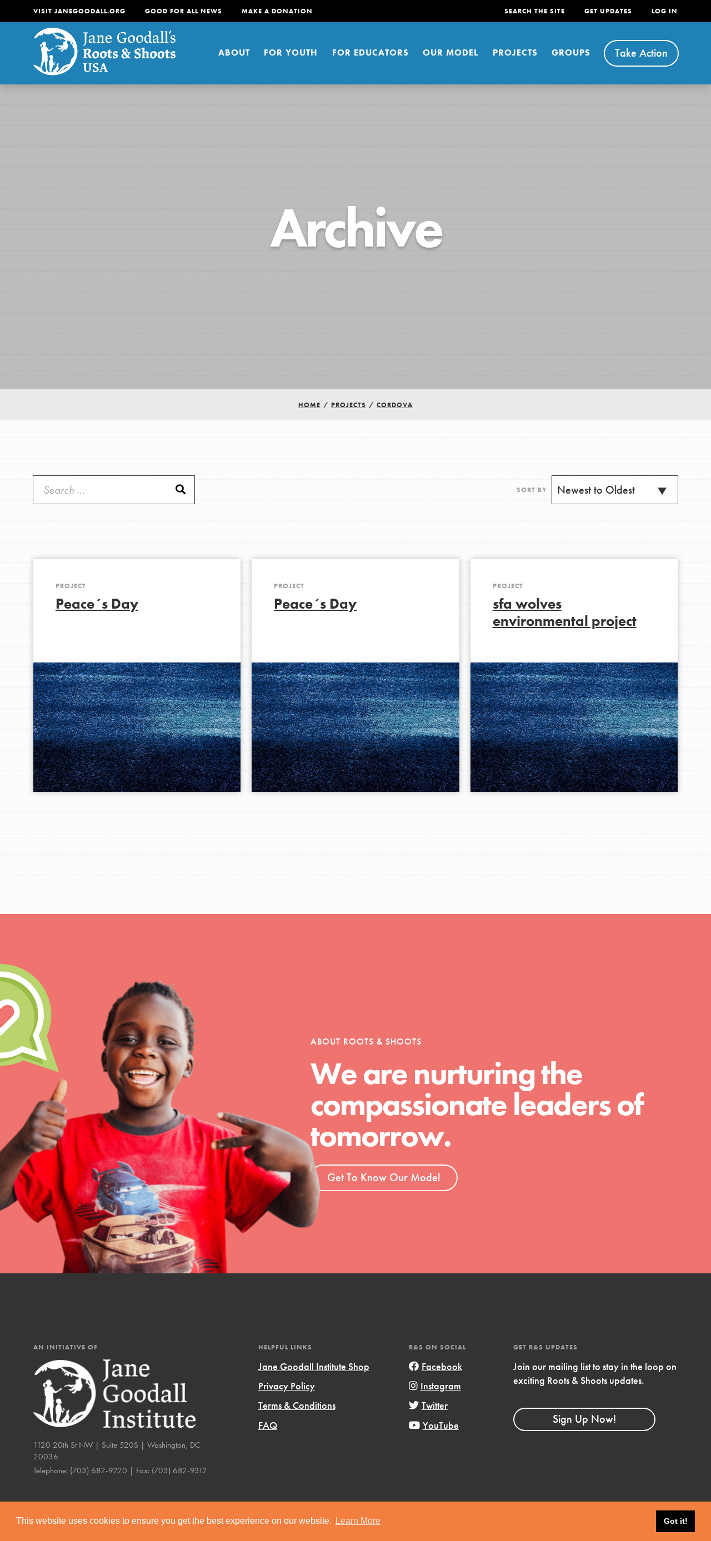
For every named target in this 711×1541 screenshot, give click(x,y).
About (234, 52)
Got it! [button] (676, 1521)
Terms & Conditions (297, 1405)
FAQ (267, 1425)
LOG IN (665, 11)
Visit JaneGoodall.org (79, 11)
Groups (571, 52)
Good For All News (183, 11)
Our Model (450, 52)
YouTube (441, 1425)
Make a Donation (277, 11)
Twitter (435, 1405)
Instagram (440, 1385)
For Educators (370, 52)
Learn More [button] (358, 1520)
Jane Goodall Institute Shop (313, 1366)
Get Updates (608, 11)
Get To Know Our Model (383, 1177)
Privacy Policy (286, 1385)
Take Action (641, 53)
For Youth (291, 52)
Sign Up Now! (584, 1419)
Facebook (442, 1366)
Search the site (534, 11)
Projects (515, 52)
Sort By (532, 489)
